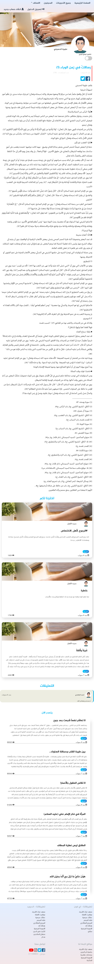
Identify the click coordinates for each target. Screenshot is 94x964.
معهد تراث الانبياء (85, 912)
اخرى (86, 551)
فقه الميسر (88, 920)
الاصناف (36, 3)
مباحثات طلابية (86, 955)
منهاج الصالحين (39, 934)
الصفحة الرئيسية (82, 3)
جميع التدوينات (63, 3)
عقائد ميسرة (87, 917)
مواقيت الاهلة (87, 914)
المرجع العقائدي (86, 923)
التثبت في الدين (39, 931)
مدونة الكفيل (71, 523)
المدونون (48, 3)
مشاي (90, 931)
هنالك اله (88, 926)
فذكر (43, 937)
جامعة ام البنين (86, 952)
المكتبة (89, 960)
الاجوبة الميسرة (86, 928)
